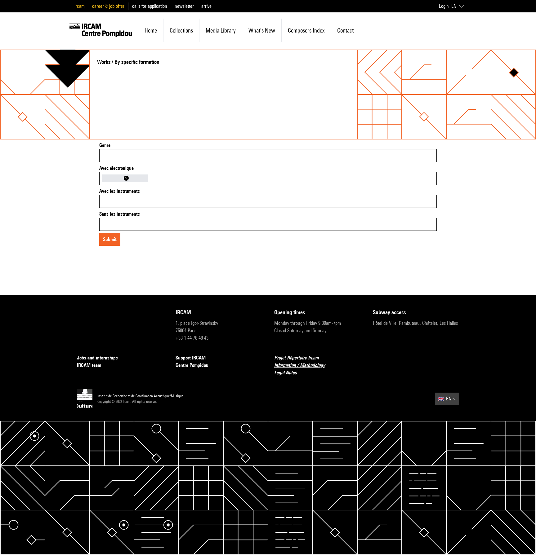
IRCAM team (89, 365)
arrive (206, 6)
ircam (79, 6)
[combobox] (268, 155)
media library (221, 30)
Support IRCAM (191, 358)
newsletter (184, 6)
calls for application (149, 6)
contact (345, 30)
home (151, 30)
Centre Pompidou (192, 365)
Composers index (306, 30)
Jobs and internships (97, 358)
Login (444, 6)
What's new (261, 30)
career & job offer (108, 6)
